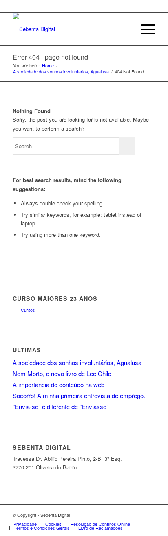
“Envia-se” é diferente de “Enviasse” (60, 406)
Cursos (28, 310)
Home (48, 65)
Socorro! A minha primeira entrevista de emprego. (79, 395)
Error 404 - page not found (50, 57)
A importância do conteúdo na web (58, 384)
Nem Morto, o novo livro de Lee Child (62, 373)
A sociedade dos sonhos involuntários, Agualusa (61, 72)
